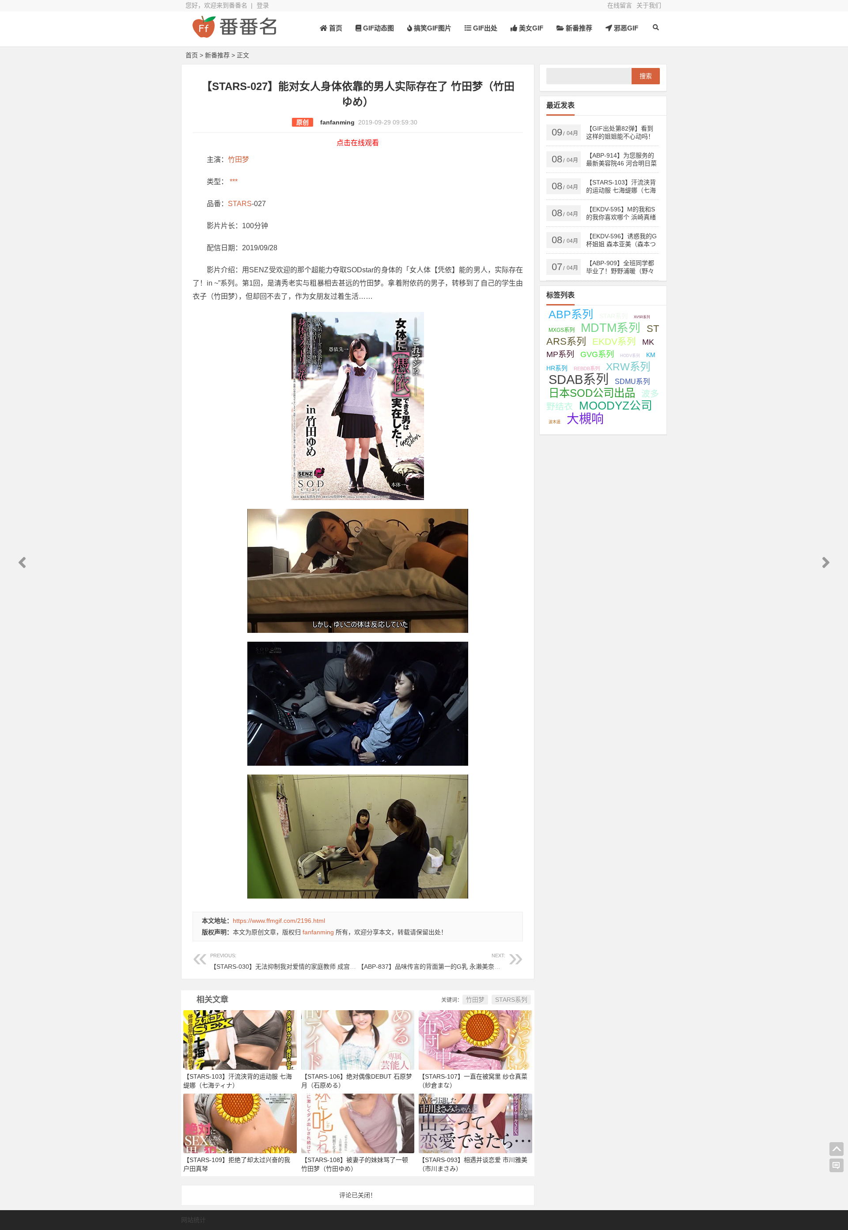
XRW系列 (628, 366)
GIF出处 (484, 28)
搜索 (646, 75)
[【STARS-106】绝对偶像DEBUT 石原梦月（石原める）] (358, 1039)
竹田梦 (238, 159)
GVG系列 (597, 354)
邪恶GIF (625, 28)
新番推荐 (578, 28)
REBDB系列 (587, 368)
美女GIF (530, 28)
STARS (240, 203)
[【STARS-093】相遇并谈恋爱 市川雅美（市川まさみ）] (475, 1122)
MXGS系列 (562, 330)
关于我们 (648, 5)
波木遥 (554, 422)
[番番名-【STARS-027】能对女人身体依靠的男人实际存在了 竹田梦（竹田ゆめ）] (234, 34)
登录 (263, 5)
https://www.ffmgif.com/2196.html (279, 920)
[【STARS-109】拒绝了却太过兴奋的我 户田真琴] (240, 1122)
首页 (334, 28)
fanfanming (337, 122)
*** (233, 181)
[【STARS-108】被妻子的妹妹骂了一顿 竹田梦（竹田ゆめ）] (358, 1122)
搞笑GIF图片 (431, 28)
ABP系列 (571, 314)
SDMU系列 (632, 381)
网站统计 (193, 1219)
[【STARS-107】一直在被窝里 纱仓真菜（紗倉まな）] (475, 1039)
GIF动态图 (377, 28)
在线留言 (619, 5)
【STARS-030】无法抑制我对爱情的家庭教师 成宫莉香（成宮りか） (304, 961)
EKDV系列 (614, 341)
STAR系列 (613, 316)
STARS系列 (511, 999)
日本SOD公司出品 (592, 393)
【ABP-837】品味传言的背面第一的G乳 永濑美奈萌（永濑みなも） (451, 961)
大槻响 (585, 419)
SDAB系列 (579, 379)
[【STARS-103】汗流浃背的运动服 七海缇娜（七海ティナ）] (240, 1039)
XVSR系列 (642, 317)
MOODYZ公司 (615, 405)
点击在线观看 (358, 143)
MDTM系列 (610, 328)
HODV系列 (630, 356)
